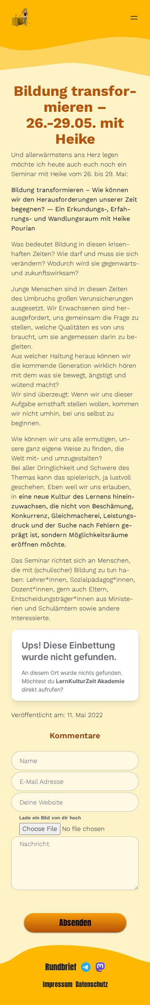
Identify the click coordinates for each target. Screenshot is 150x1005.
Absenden (75, 922)
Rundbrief (60, 967)
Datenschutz (92, 984)
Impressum (57, 984)
